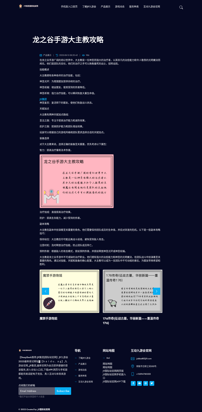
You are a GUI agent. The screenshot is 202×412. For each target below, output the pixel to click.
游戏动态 (120, 6)
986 (87, 55)
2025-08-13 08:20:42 (68, 55)
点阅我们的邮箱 (26, 385)
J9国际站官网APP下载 (114, 381)
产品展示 (105, 6)
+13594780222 (143, 373)
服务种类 (134, 6)
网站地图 (107, 363)
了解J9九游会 (89, 6)
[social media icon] (133, 383)
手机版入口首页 (69, 6)
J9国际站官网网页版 (113, 371)
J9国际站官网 (44, 409)
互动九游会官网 (151, 6)
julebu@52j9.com (144, 358)
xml (108, 357)
